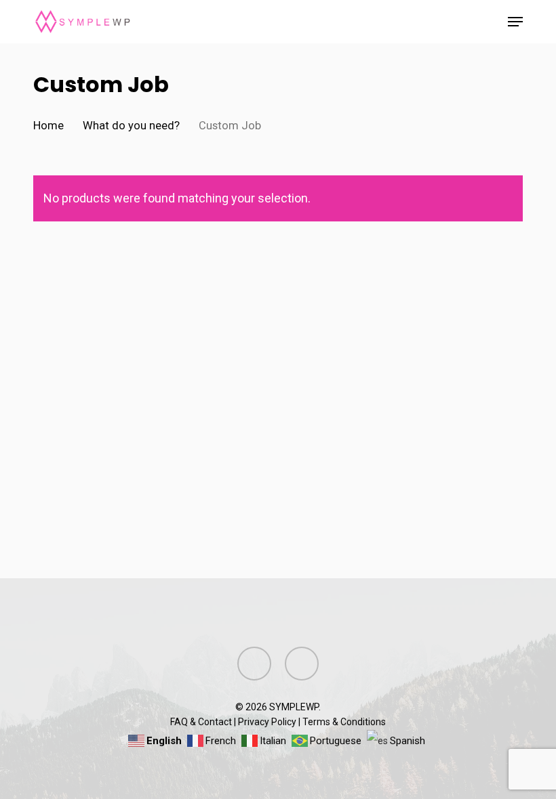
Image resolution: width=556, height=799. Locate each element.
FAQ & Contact (201, 721)
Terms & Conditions (344, 721)
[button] (515, 21)
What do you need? (131, 125)
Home (48, 125)
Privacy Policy (267, 721)
